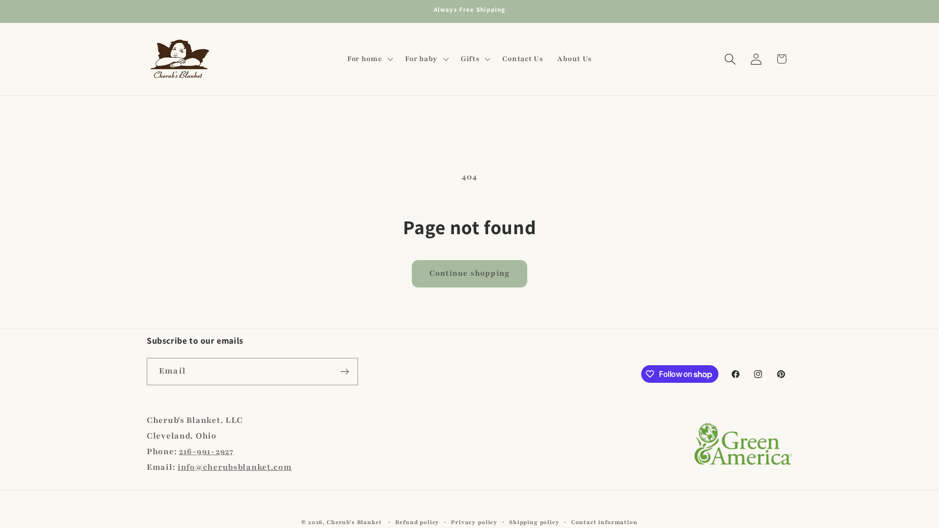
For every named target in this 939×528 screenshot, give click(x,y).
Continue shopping (469, 273)
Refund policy (417, 522)
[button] (369, 59)
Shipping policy (534, 522)
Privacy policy (474, 522)
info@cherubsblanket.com (235, 467)
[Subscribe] (345, 371)
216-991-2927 (206, 451)
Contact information (604, 522)
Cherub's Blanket (354, 522)
